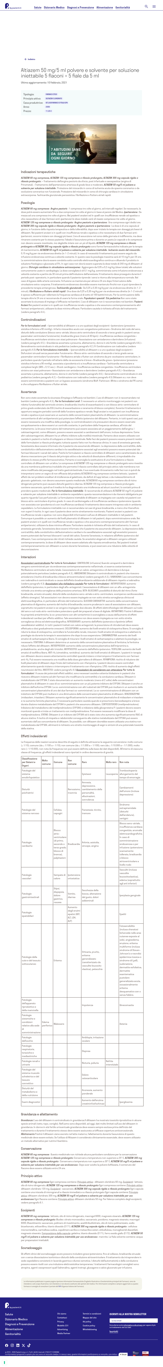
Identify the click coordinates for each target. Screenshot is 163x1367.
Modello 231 (63, 1325)
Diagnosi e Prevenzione (80, 7)
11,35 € (49, 111)
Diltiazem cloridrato (54, 98)
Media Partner (63, 1333)
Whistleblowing (90, 1329)
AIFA (60, 1286)
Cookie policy (89, 1325)
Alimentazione (105, 7)
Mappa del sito (90, 1317)
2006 (48, 106)
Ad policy (87, 1321)
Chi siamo (61, 1313)
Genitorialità (123, 7)
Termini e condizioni (92, 1313)
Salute (37, 7)
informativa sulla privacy (133, 1325)
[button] (81, 144)
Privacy (60, 1321)
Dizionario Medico (54, 7)
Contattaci (62, 1317)
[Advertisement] (81, 33)
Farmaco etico (51, 94)
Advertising (62, 1329)
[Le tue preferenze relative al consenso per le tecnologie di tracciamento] (4, 1362)
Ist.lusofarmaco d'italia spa (57, 102)
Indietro (31, 59)
